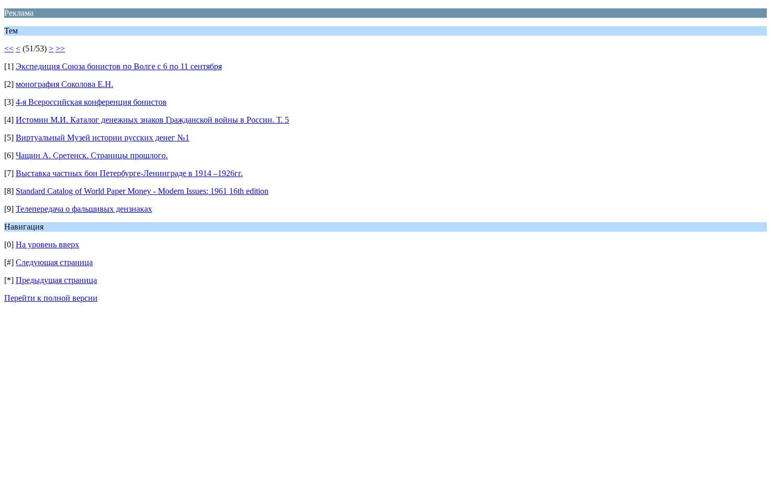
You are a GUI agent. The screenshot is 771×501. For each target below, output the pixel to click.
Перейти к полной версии (51, 297)
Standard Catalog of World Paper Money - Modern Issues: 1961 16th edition (142, 191)
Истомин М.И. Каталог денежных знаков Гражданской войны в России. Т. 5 (152, 119)
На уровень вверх (47, 244)
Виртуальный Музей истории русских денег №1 (102, 137)
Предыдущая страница (56, 280)
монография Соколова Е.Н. (64, 84)
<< (9, 48)
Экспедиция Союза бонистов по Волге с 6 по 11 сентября (119, 66)
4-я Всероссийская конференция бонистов (91, 101)
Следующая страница (54, 262)
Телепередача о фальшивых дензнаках (84, 208)
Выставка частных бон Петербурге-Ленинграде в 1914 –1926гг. (129, 173)
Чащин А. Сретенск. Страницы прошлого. (92, 155)
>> (60, 48)
